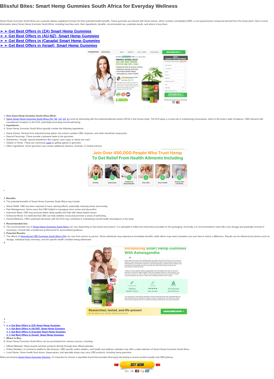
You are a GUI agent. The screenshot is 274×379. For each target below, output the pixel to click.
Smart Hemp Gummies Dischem (34, 357)
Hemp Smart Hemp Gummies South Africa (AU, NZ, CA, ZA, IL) (38, 119)
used (49, 142)
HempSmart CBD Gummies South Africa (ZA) (44, 236)
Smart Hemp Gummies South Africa (51, 226)
